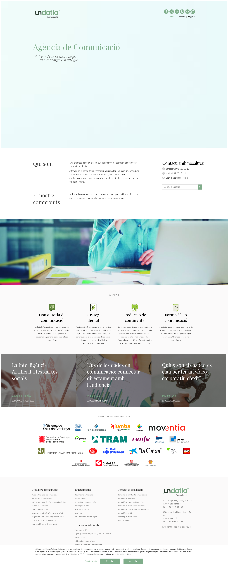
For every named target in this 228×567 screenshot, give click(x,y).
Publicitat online (82, 509)
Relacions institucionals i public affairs (48, 513)
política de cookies (122, 554)
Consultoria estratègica (84, 495)
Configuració (91, 561)
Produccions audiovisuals (87, 524)
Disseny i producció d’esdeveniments (88, 545)
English (191, 16)
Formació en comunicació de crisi (131, 502)
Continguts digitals (82, 506)
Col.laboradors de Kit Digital (86, 517)
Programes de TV (81, 530)
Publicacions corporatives (84, 541)
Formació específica (125, 513)
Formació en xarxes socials (85, 502)
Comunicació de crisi (40, 509)
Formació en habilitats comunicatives (132, 495)
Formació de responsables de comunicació (133, 509)
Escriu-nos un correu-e (176, 177)
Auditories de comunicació (42, 498)
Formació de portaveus (126, 498)
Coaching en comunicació (127, 517)
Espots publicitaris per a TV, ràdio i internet (93, 534)
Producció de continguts (134, 317)
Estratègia (93, 317)
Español (181, 16)
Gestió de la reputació (40, 506)
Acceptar (133, 561)
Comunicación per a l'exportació (44, 524)
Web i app (78, 513)
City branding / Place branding (44, 520)
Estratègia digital (83, 489)
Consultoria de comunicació (52, 317)
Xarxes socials (80, 498)
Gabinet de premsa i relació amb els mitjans (49, 502)
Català (172, 16)
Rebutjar (110, 561)
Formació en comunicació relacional (131, 506)
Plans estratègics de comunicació (44, 495)
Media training (123, 520)
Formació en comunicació (176, 317)
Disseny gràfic (80, 537)
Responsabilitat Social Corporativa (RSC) (48, 517)
